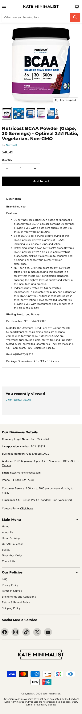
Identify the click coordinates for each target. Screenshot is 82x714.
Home (5, 526)
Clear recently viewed (18, 399)
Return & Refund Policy (16, 602)
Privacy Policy (10, 585)
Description (13, 199)
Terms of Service (12, 591)
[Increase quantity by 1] (35, 168)
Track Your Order (12, 555)
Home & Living (11, 538)
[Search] (75, 17)
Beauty (6, 549)
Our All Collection (12, 544)
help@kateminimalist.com (25, 472)
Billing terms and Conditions (19, 597)
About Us (7, 532)
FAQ (4, 579)
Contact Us (8, 561)
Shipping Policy (11, 608)
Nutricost (11, 145)
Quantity (7, 160)
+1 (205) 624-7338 (22, 480)
